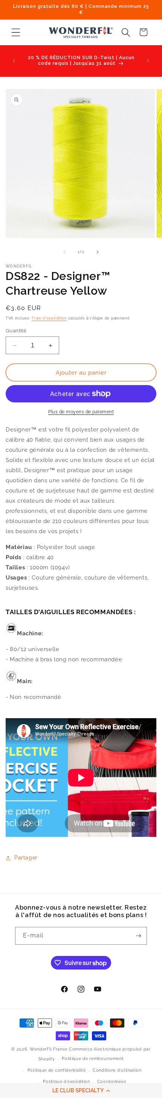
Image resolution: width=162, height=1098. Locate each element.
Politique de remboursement (93, 1058)
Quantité (16, 330)
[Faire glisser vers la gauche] (64, 252)
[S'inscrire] (138, 936)
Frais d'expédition (49, 318)
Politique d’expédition (66, 1081)
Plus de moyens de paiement (81, 411)
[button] (81, 1090)
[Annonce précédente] (14, 60)
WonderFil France (48, 1049)
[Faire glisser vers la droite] (97, 252)
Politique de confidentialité (57, 1070)
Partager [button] (26, 858)
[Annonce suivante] (148, 60)
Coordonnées (111, 1081)
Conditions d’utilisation (117, 1070)
